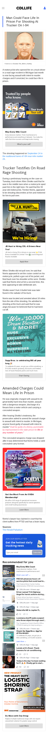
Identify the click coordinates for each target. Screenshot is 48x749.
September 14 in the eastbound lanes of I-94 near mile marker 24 (23, 156)
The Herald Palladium (13, 530)
